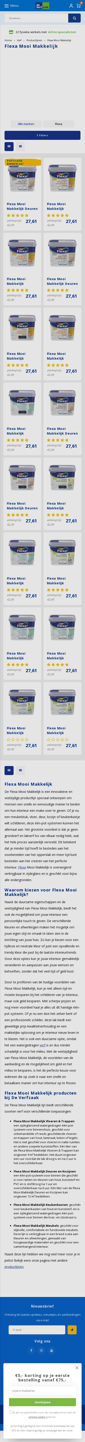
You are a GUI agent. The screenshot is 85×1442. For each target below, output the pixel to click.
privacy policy (37, 1417)
